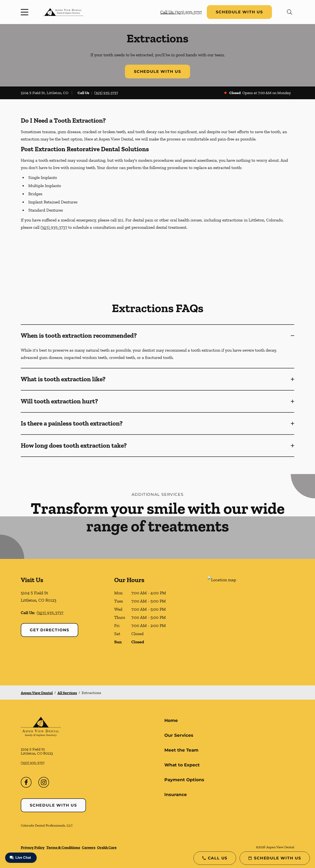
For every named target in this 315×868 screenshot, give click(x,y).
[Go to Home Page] (63, 12)
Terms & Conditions (63, 847)
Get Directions (49, 630)
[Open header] (25, 12)
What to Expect (182, 764)
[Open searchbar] (289, 12)
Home (171, 720)
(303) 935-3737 (106, 92)
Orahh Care (107, 847)
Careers (88, 847)
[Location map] (251, 622)
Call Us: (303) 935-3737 (181, 12)
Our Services (178, 735)
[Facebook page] (26, 782)
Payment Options (184, 779)
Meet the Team (181, 750)
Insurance (175, 794)
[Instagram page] (43, 782)
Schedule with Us (239, 12)
